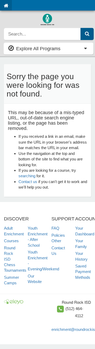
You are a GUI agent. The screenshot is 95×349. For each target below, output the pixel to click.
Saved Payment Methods (83, 272)
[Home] (6, 5)
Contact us (27, 181)
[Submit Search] (87, 34)
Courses (11, 241)
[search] (42, 34)
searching (26, 176)
